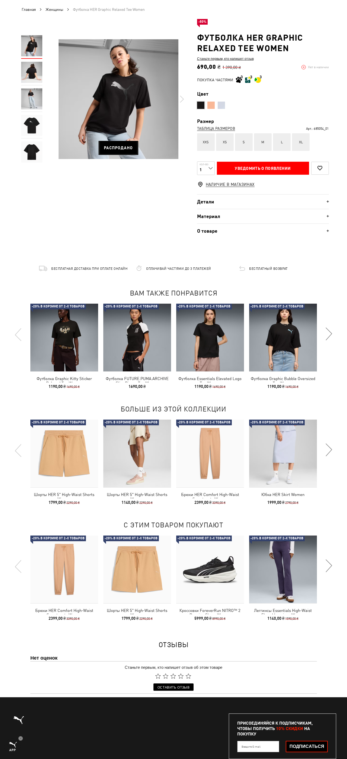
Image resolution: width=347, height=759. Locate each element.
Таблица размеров (216, 128)
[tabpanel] (118, 99)
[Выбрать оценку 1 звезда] (158, 676)
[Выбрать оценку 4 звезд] (180, 676)
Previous (18, 334)
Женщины (54, 9)
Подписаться (307, 746)
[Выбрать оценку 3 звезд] (173, 676)
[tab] (263, 201)
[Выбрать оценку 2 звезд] (165, 676)
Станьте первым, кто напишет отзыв (225, 58)
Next (182, 99)
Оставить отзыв (174, 687)
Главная (29, 9)
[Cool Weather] (221, 105)
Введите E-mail (251, 746)
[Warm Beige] (211, 105)
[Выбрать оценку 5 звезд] (188, 676)
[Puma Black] (201, 105)
